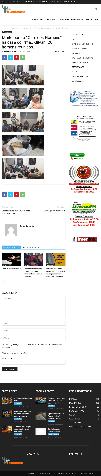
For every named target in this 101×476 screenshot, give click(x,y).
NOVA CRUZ (77, 71)
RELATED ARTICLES (11, 248)
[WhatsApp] (22, 57)
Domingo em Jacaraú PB (54, 211)
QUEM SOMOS (29, 2)
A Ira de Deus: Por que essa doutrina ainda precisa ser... (22, 429)
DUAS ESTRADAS (79, 48)
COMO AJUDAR (42, 2)
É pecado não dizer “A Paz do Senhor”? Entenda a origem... (56, 416)
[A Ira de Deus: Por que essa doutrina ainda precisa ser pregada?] (7, 429)
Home (4, 28)
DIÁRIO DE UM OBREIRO (83, 44)
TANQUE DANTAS (80, 76)
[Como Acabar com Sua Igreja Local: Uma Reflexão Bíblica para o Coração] (33, 259)
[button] (96, 9)
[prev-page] (3, 281)
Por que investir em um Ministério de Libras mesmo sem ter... (22, 413)
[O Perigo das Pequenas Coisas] (7, 400)
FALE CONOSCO (55, 2)
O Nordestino (17, 2)
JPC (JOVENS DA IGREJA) (82, 58)
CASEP (75, 39)
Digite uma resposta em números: (16, 353)
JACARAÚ (5, 265)
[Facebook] (4, 57)
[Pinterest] (16, 57)
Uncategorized (14, 28)
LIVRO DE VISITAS (69, 2)
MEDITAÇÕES (78, 67)
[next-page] (7, 281)
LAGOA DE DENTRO (81, 62)
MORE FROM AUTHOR (32, 248)
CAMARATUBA (78, 34)
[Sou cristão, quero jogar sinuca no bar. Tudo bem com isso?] (41, 400)
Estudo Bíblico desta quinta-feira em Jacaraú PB (16, 212)
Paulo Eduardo (10, 51)
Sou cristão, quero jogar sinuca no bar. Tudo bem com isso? (56, 400)
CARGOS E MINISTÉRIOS (11, 269)
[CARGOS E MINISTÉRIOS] (11, 259)
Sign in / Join (6, 2)
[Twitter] (10, 57)
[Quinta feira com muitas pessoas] (41, 431)
